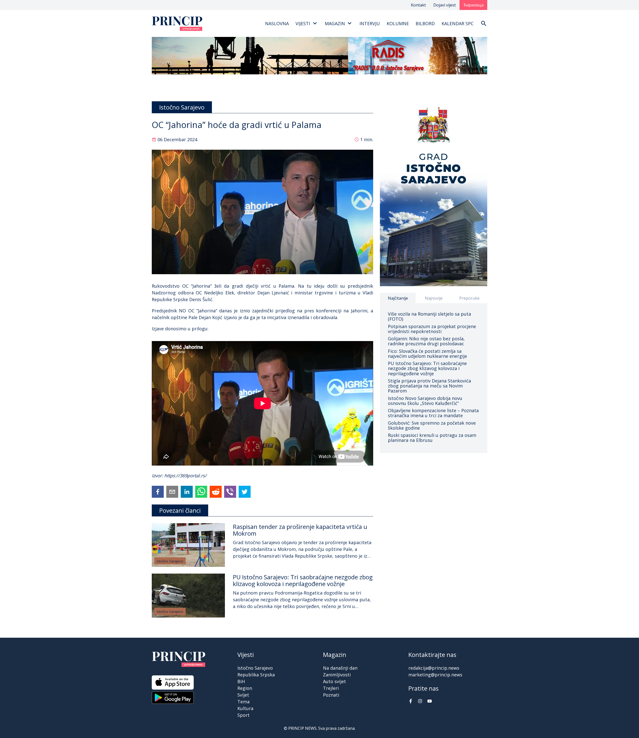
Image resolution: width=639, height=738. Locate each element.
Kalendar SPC (458, 23)
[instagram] (420, 702)
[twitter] (245, 492)
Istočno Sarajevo (170, 561)
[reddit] (216, 492)
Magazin (335, 23)
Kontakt (418, 5)
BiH (241, 681)
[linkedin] (187, 492)
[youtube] (429, 702)
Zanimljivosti (337, 675)
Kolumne (398, 23)
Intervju (369, 23)
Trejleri (331, 688)
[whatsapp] (201, 492)
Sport (243, 715)
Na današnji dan (340, 668)
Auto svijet (334, 681)
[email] (172, 492)
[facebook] (158, 492)
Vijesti (303, 23)
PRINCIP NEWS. (302, 728)
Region (244, 688)
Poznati (331, 695)
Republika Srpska (256, 675)
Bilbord (425, 23)
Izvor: (158, 476)
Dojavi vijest (444, 5)
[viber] (230, 492)
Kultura (245, 708)
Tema (243, 702)
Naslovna (277, 23)
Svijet (243, 695)
